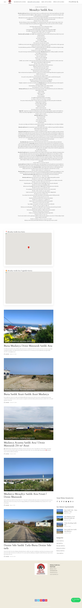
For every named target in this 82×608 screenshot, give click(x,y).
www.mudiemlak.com (54, 574)
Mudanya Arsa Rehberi (61, 548)
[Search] (77, 2)
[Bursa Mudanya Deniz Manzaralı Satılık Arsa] (28, 326)
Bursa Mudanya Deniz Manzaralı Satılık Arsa (28, 346)
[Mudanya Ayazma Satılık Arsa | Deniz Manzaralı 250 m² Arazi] (28, 423)
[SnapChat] (66, 501)
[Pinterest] (72, 2)
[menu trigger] (6, 2)
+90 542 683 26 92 (53, 570)
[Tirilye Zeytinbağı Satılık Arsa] (60, 524)
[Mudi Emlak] (10, 2)
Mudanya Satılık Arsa (12, 341)
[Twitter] (70, 2)
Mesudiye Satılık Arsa (27, 341)
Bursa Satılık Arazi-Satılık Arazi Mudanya (26, 394)
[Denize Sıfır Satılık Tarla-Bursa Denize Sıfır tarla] (28, 526)
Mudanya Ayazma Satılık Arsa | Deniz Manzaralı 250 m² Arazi (24, 444)
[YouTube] (75, 2)
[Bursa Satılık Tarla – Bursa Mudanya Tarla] (60, 511)
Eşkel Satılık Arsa (60, 543)
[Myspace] (68, 501)
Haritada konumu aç (53, 572)
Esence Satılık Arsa (60, 540)
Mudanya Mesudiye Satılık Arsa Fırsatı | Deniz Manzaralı (25, 495)
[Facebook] (69, 2)
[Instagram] (73, 2)
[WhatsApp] (73, 501)
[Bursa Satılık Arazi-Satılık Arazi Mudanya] (28, 374)
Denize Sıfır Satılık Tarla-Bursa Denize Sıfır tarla (27, 547)
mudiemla (7, 354)
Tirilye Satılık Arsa (60, 553)
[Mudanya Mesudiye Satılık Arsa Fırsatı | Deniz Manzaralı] (28, 474)
